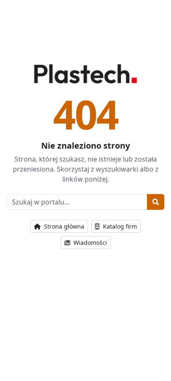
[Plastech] (85, 73)
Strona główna (63, 226)
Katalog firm (119, 226)
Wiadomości (89, 243)
